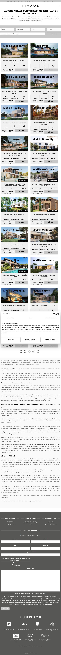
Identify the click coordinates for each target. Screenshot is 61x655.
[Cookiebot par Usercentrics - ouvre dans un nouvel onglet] (52, 314)
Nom (45, 539)
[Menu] (59, 5)
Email (16, 563)
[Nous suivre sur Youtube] (40, 617)
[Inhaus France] (30, 6)
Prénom (15, 539)
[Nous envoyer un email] (30, 617)
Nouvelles (51, 523)
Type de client (30, 552)
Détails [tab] (30, 318)
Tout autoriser (50, 339)
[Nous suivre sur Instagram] (24, 617)
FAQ (10, 523)
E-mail (15, 545)
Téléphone (45, 545)
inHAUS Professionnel (10, 525)
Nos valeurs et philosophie (30, 523)
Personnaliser (30, 339)
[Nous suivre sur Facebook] (21, 617)
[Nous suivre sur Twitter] (27, 617)
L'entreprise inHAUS (30, 521)
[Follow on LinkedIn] (37, 617)
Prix (30, 525)
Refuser (11, 339)
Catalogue (10, 521)
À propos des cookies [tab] (50, 318)
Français (52, 1)
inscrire (11, 69)
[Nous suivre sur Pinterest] (34, 617)
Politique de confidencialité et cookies (33, 646)
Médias (51, 521)
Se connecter (46, 1)
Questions (30, 568)
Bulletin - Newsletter (50, 525)
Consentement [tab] (10, 318)
